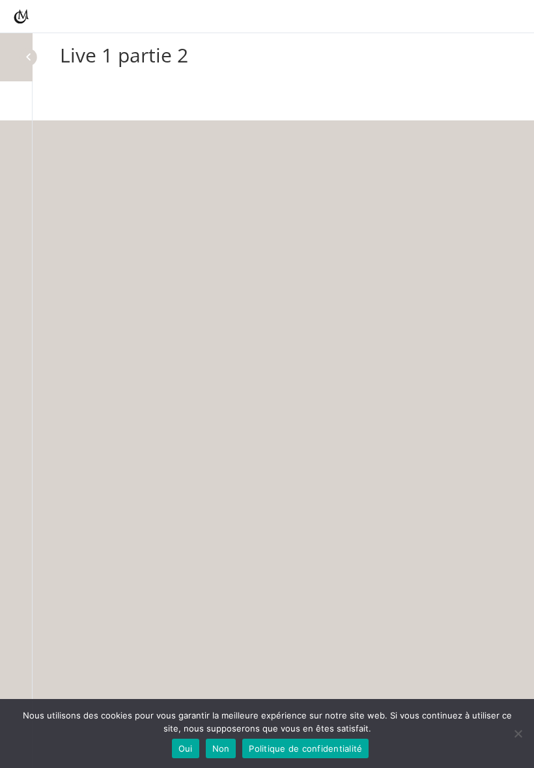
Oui (185, 748)
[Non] (517, 733)
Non (221, 748)
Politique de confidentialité (305, 748)
